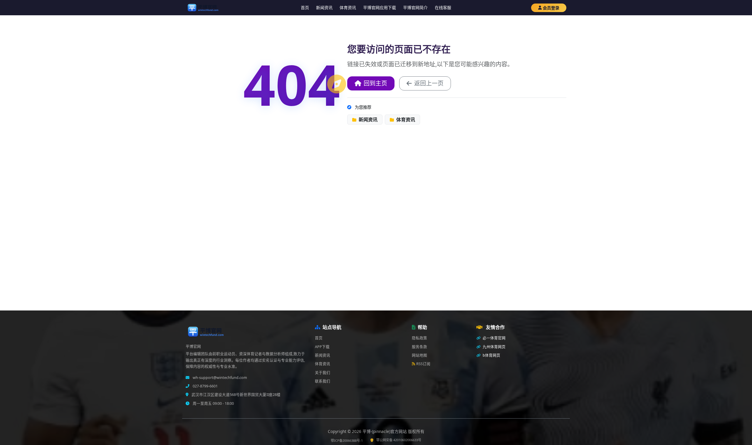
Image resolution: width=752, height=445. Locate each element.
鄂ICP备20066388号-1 (347, 440)
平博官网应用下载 (379, 7)
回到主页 (375, 83)
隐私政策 (419, 337)
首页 (305, 7)
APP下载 (322, 346)
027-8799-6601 (205, 386)
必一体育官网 (494, 337)
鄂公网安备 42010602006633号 (398, 440)
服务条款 (419, 346)
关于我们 (322, 372)
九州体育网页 (494, 346)
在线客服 (443, 7)
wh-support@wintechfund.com (219, 377)
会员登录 (551, 8)
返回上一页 (429, 83)
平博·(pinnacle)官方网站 (385, 431)
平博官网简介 (415, 7)
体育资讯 (348, 7)
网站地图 (419, 355)
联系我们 (322, 381)
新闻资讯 (324, 7)
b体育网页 (491, 355)
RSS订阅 (423, 363)
